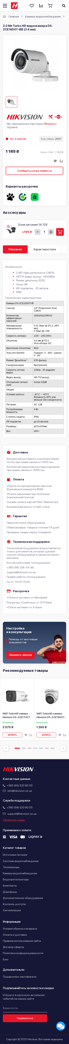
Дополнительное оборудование (23, 898)
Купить (12, 735)
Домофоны (10, 891)
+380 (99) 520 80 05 (20, 807)
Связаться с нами (14, 819)
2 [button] (24, 748)
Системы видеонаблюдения (21, 861)
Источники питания (15, 854)
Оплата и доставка (15, 934)
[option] (17, 709)
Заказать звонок (20, 654)
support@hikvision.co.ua (21, 813)
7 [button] (52, 748)
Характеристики (44, 249)
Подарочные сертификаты (19, 976)
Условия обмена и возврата (20, 928)
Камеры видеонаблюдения (20, 873)
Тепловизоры (11, 867)
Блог (6, 959)
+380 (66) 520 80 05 (20, 785)
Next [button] (63, 748)
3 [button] (29, 748)
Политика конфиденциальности (23, 953)
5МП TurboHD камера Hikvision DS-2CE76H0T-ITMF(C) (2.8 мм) (51, 715)
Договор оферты (13, 946)
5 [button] (41, 748)
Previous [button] (6, 748)
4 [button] (35, 748)
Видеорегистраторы (16, 879)
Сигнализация (12, 910)
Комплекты (10, 885)
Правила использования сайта (22, 940)
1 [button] (17, 748)
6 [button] (47, 748)
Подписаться (25, 1018)
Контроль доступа (14, 904)
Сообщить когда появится (34, 170)
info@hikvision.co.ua (19, 790)
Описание (15, 249)
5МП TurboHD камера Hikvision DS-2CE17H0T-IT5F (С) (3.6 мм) (16, 715)
